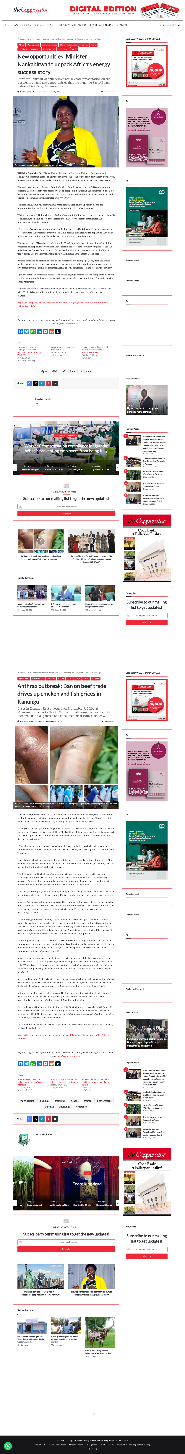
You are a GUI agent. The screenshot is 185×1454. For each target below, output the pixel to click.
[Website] (36, 403)
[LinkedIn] (42, 383)
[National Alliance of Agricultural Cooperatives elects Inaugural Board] (133, 499)
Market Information (68, 45)
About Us (38, 1445)
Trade (74, 49)
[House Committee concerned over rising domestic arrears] (100, 593)
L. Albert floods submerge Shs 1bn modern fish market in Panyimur (154, 461)
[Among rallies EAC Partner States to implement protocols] (32, 593)
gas (45, 371)
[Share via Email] (55, 383)
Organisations (49, 49)
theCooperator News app (139, 1445)
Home (6, 25)
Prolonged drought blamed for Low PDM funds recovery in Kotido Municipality (145, 408)
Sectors (25, 25)
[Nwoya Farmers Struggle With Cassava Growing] (133, 475)
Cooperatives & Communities (72, 25)
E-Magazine (122, 25)
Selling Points (92, 1445)
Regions (38, 25)
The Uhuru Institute (119, 1440)
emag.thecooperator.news (67, 323)
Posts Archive (61, 1445)
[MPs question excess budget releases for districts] (66, 593)
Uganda (87, 371)
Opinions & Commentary (101, 25)
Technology (63, 49)
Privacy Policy (121, 1445)
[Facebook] (29, 383)
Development (33, 45)
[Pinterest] (48, 383)
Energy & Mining (49, 45)
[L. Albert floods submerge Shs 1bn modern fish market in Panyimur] (133, 462)
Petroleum (69, 371)
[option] (66, 448)
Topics (50, 25)
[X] (35, 383)
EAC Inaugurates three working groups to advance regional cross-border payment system (66, 448)
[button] (8, 1446)
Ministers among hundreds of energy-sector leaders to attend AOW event (95, 350)
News (15, 25)
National (84, 45)
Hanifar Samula (26, 92)
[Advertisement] (66, 639)
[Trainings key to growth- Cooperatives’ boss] (133, 487)
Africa (21, 45)
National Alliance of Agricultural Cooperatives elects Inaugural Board (154, 498)
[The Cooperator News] (31, 10)
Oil (55, 371)
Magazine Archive (76, 1445)
